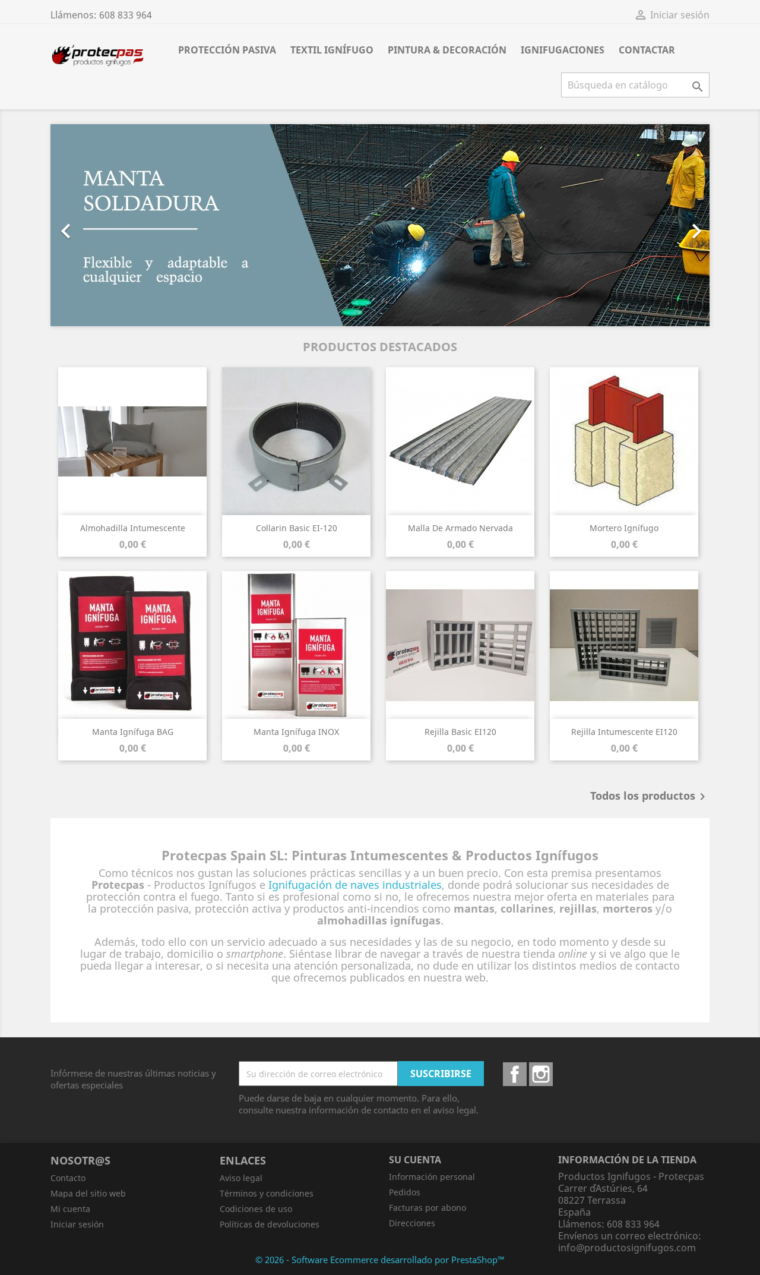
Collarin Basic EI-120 (296, 528)
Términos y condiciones (267, 1193)
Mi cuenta (70, 1208)
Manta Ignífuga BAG (132, 731)
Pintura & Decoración (447, 49)
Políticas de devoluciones (269, 1224)
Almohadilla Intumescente (132, 528)
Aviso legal (241, 1178)
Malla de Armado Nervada (460, 528)
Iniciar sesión (77, 1224)
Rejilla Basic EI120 (460, 731)
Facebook (515, 1074)
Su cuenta (415, 1159)
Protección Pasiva (227, 49)
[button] (100, 225)
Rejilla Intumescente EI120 (624, 731)
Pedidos (404, 1192)
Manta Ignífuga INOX (296, 731)
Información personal (432, 1176)
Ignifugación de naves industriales (355, 885)
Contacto (68, 1178)
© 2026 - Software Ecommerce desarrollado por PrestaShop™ (380, 1259)
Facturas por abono (427, 1207)
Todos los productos (650, 797)
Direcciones (412, 1223)
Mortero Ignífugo (624, 528)
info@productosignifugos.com (627, 1247)
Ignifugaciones (562, 49)
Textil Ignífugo (331, 49)
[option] (380, 225)
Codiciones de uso (256, 1208)
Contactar (647, 49)
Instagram (541, 1074)
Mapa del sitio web (88, 1193)
